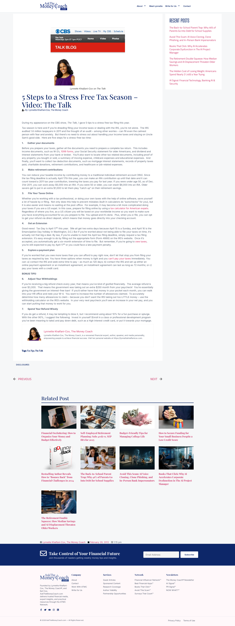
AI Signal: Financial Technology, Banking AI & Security (192, 82)
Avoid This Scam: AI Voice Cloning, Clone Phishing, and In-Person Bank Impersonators (192, 38)
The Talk (39, 350)
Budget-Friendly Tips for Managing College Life (134, 434)
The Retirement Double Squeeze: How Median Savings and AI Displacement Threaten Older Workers (193, 61)
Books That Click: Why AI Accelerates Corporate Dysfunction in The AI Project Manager (189, 49)
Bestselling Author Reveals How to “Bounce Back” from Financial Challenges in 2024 (57, 477)
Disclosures (22, 364)
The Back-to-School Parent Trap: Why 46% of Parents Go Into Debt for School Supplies (192, 29)
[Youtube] (49, 610)
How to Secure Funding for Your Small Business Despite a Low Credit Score (175, 436)
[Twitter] (45, 610)
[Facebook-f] (41, 610)
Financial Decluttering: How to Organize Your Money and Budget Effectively (58, 436)
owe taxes (141, 241)
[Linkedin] (58, 610)
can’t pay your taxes (119, 258)
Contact (187, 6)
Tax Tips (30, 350)
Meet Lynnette (156, 6)
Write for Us (171, 6)
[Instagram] (54, 610)
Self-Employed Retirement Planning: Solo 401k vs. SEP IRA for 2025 (96, 436)
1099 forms (67, 151)
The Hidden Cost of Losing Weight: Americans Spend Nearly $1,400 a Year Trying (192, 73)
